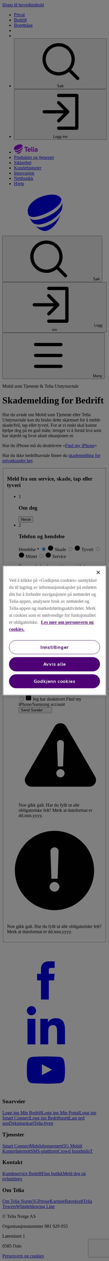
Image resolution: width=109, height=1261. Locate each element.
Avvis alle (54, 664)
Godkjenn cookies (55, 681)
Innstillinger (54, 647)
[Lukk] (98, 572)
